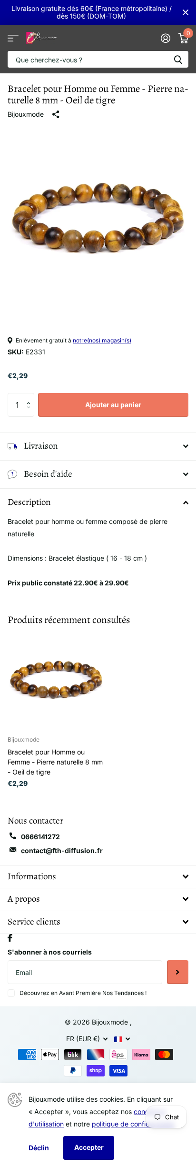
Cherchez (177, 59)
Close (185, 12)
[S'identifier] (165, 38)
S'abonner (177, 972)
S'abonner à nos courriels (50, 952)
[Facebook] (10, 938)
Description (29, 502)
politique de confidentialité (133, 1124)
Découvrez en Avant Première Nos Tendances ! (83, 992)
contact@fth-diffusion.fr (62, 850)
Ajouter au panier (113, 405)
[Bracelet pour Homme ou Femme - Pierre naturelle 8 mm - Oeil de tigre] (56, 679)
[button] (30, 396)
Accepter (89, 1147)
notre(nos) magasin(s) (102, 340)
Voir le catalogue (13, 38)
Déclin (39, 1148)
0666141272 (40, 837)
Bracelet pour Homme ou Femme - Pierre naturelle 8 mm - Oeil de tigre (55, 762)
